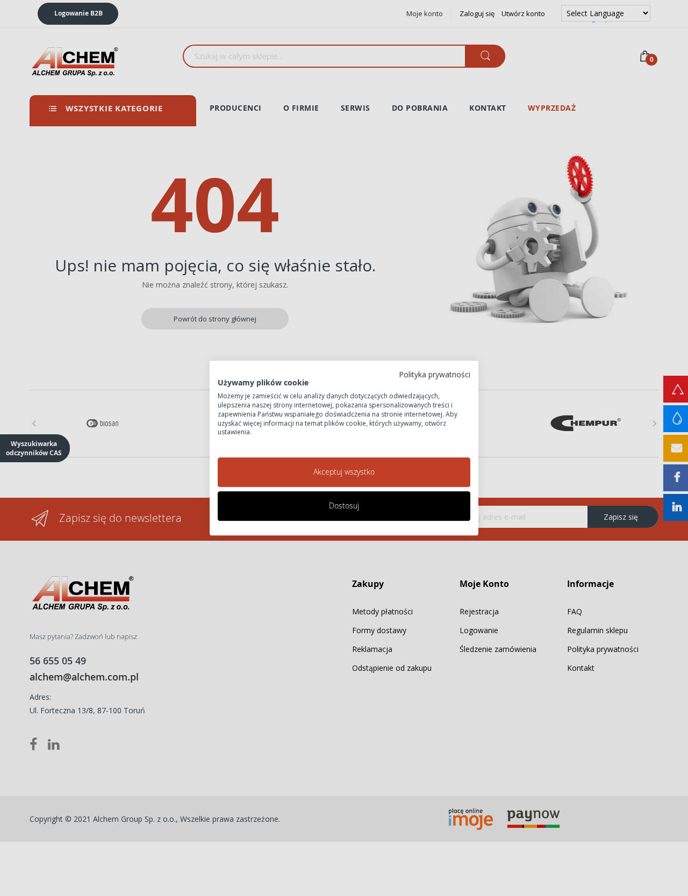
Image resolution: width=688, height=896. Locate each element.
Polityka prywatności (434, 374)
